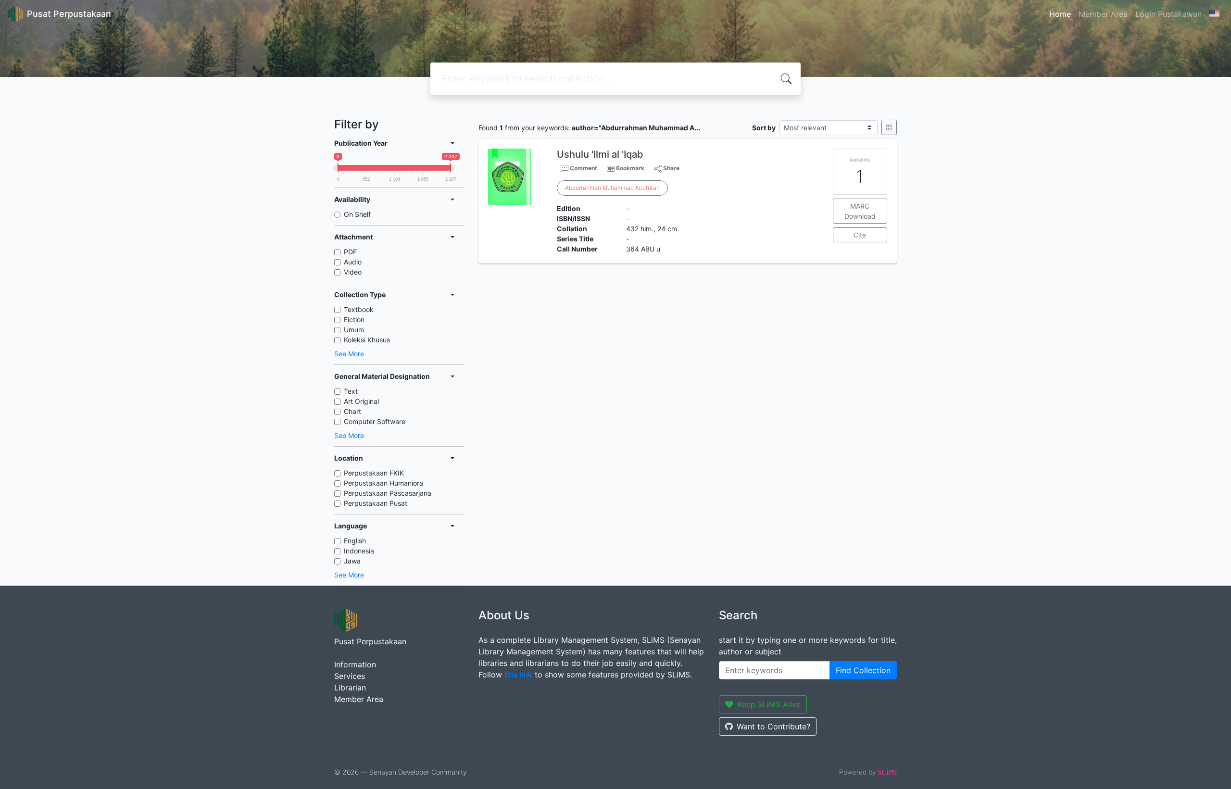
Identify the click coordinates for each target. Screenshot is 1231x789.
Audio (353, 262)
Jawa (352, 561)
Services (349, 676)
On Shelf (357, 214)
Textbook (359, 309)
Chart (352, 411)
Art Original (361, 401)
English (355, 541)
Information (355, 664)
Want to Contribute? (773, 726)
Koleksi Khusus (367, 340)
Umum (354, 330)
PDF (350, 252)
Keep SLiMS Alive (769, 704)
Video (353, 272)
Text (351, 391)
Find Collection (863, 670)
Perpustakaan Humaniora (383, 483)
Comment (582, 168)
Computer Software (374, 421)
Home (1060, 14)
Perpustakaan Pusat (375, 503)
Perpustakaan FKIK (374, 473)
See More (349, 354)
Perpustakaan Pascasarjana (387, 493)
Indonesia (359, 551)
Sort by (764, 128)
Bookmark (630, 168)
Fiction (354, 319)
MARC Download (860, 211)
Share (670, 168)
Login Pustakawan (1168, 14)
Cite (860, 235)
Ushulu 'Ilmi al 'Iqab (600, 154)
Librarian (350, 687)
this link (518, 674)
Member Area (1103, 14)
